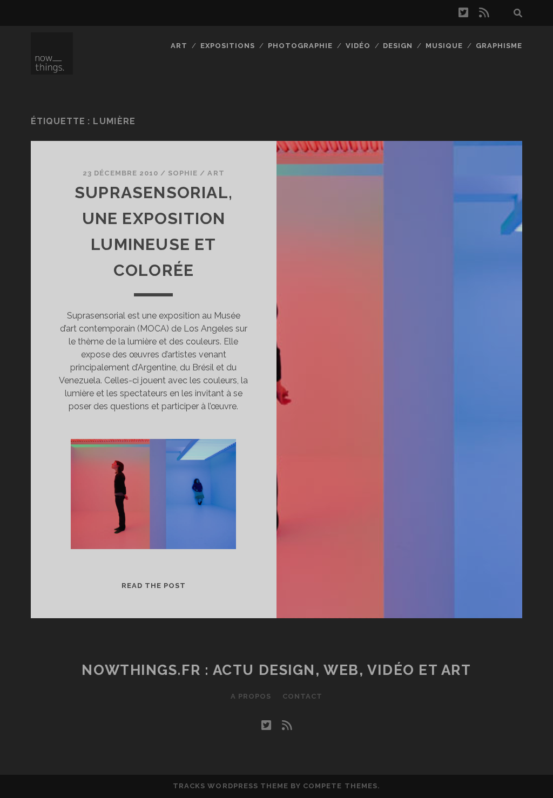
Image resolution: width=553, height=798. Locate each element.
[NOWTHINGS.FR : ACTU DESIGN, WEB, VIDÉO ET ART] (52, 70)
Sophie (183, 173)
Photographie (300, 46)
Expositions (227, 46)
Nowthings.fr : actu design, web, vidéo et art (276, 670)
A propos (251, 696)
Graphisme (499, 46)
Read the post (154, 585)
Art (179, 46)
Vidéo (358, 46)
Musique (444, 46)
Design (398, 46)
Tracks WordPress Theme (230, 786)
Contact (302, 696)
